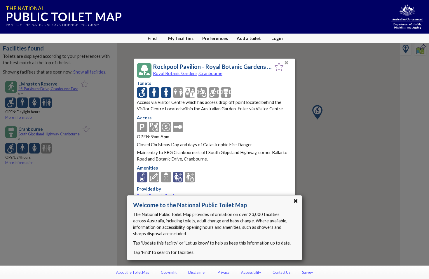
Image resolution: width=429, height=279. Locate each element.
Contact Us (281, 272)
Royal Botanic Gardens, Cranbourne (187, 73)
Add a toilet (249, 38)
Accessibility (251, 272)
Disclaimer (197, 272)
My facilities (180, 38)
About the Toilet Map (132, 272)
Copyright (169, 272)
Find (152, 38)
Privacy (223, 272)
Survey (307, 272)
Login (277, 38)
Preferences (215, 38)
